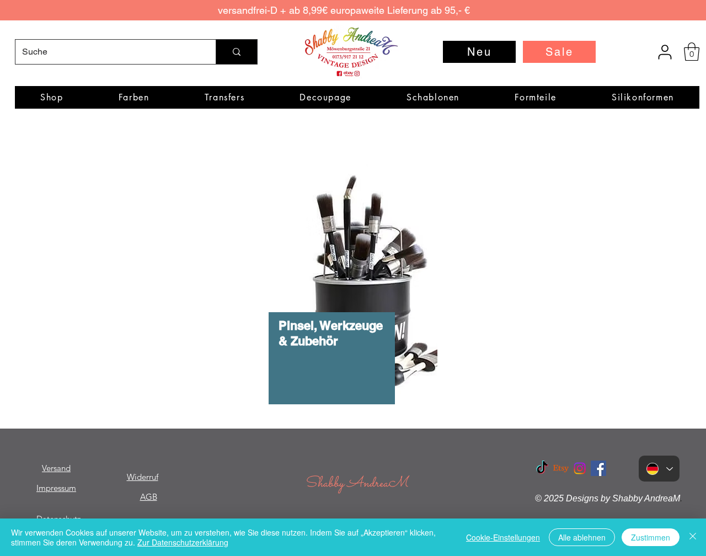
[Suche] (236, 52)
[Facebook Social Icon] (598, 468)
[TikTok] (542, 468)
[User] (665, 52)
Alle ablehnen (582, 537)
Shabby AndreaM (356, 483)
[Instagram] (579, 468)
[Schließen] (692, 537)
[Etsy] (561, 468)
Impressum (56, 488)
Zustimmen (650, 537)
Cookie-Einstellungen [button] (503, 537)
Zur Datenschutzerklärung (182, 542)
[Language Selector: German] (659, 469)
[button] (691, 51)
